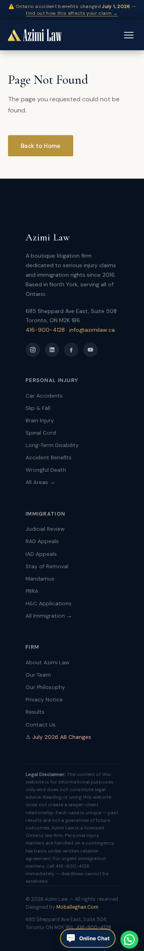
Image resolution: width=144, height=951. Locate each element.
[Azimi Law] (34, 35)
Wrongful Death (46, 470)
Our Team (38, 674)
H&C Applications (49, 603)
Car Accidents (44, 395)
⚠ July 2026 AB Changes (58, 737)
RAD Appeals (42, 541)
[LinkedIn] (52, 350)
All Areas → (40, 482)
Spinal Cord (41, 432)
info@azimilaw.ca (92, 329)
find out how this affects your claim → (72, 13)
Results (35, 712)
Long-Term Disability (52, 445)
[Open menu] (129, 35)
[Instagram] (33, 350)
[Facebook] (71, 350)
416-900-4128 (45, 329)
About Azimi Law (47, 662)
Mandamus (40, 578)
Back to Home (40, 146)
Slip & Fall (38, 408)
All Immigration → (49, 615)
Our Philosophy (45, 687)
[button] (129, 940)
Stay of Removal (47, 566)
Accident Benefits (49, 457)
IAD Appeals (41, 554)
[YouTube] (90, 350)
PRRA (32, 591)
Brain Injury (40, 420)
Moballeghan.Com (77, 907)
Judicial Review (45, 529)
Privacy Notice (44, 699)
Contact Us (41, 724)
